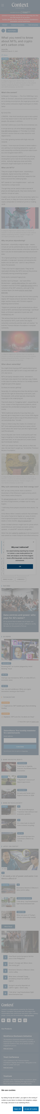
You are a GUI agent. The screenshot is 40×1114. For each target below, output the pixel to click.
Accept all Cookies (31, 1109)
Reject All (17, 1109)
